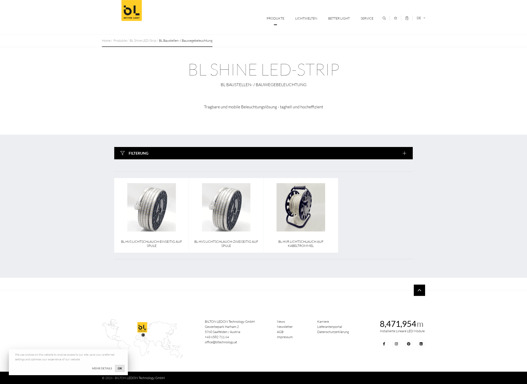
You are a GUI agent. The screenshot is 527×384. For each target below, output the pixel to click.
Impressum (285, 337)
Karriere (323, 321)
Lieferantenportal (329, 327)
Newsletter (285, 327)
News (281, 321)
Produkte (275, 18)
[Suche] (384, 18)
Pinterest (409, 344)
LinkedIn (421, 344)
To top (419, 290)
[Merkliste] (395, 18)
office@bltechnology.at (221, 342)
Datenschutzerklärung (333, 332)
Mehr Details (102, 368)
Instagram (396, 344)
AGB (280, 332)
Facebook (384, 344)
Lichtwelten (306, 18)
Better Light (131, 10)
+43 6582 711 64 (217, 337)
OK (120, 368)
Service (367, 18)
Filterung (138, 153)
